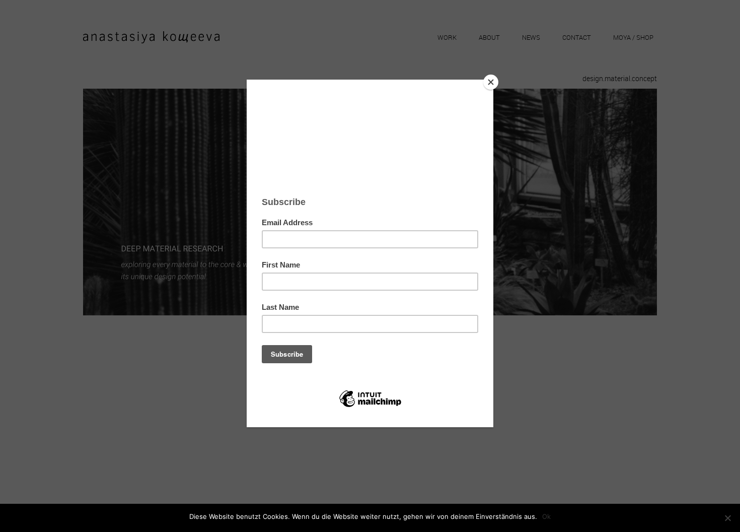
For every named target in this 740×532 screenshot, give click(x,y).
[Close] (490, 82)
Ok (546, 516)
